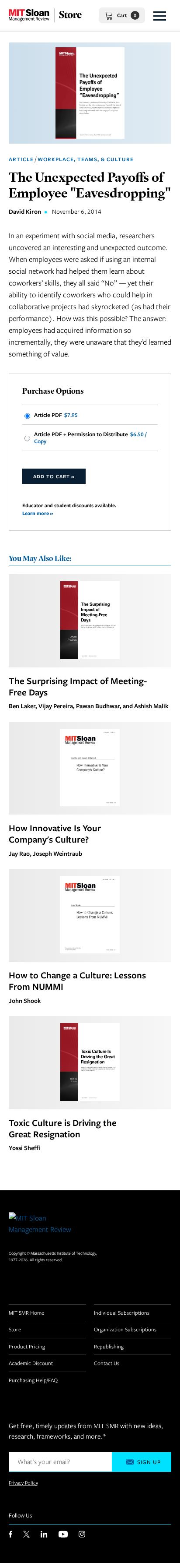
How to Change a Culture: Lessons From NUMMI (77, 980)
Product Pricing (27, 1346)
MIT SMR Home (26, 1312)
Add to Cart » (54, 476)
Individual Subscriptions (121, 1312)
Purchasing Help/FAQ (33, 1379)
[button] (159, 15)
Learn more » (37, 513)
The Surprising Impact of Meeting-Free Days (78, 686)
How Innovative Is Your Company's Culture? (55, 833)
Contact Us (106, 1362)
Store (15, 1329)
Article (21, 159)
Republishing (109, 1346)
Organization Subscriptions (125, 1329)
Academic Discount (31, 1362)
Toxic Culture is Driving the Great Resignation (63, 1128)
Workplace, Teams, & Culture (86, 159)
